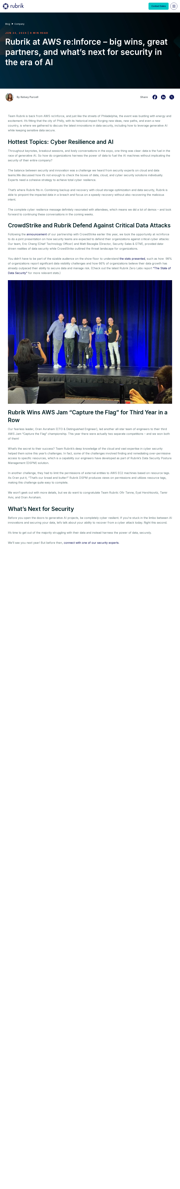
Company (19, 24)
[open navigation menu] (173, 6)
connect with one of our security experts (91, 542)
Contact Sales (158, 6)
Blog (7, 24)
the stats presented (132, 258)
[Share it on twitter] (172, 96)
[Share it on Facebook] (155, 96)
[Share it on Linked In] (163, 96)
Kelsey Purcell (29, 97)
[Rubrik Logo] (13, 6)
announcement (37, 234)
